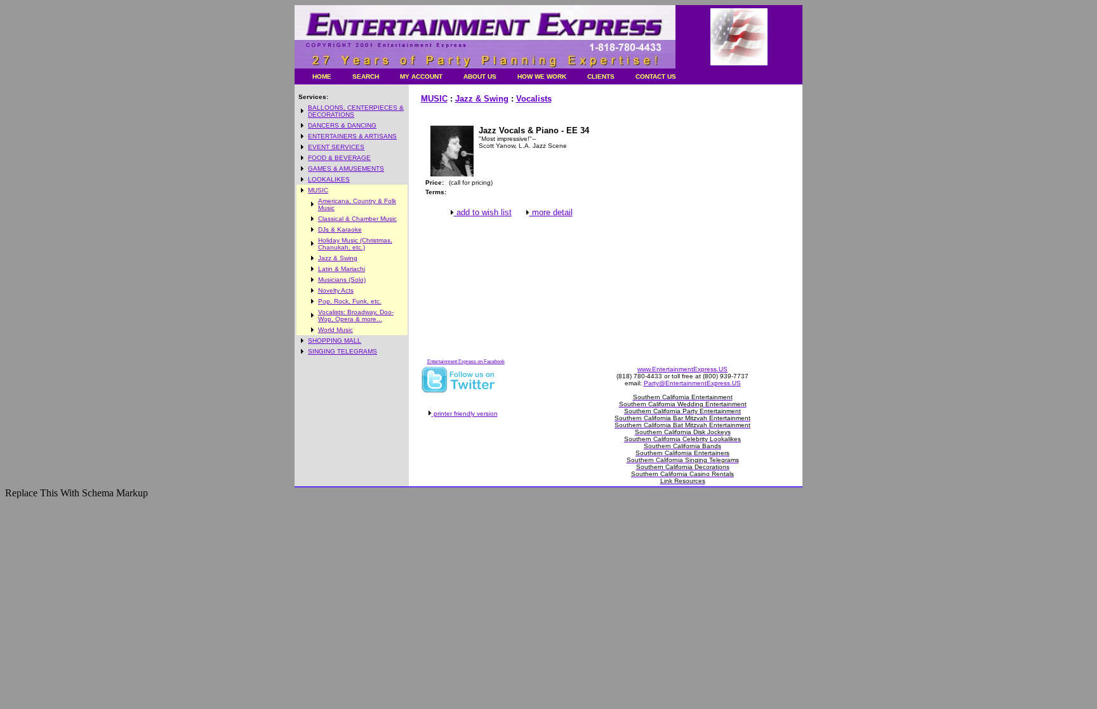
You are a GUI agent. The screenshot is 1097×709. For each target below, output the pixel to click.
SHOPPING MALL (334, 340)
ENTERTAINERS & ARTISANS (352, 136)
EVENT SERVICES (336, 146)
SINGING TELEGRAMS (342, 351)
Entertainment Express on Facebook (466, 361)
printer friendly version (465, 413)
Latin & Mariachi (341, 268)
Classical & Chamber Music (357, 218)
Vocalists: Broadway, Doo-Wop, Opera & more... (356, 315)
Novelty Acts (336, 290)
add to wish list (483, 212)
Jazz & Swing (337, 258)
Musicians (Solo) (342, 279)
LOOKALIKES (329, 179)
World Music (335, 329)
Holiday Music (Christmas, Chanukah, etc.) (355, 244)
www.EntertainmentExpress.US (682, 369)
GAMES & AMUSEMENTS (346, 168)
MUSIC (318, 190)
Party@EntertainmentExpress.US (692, 383)
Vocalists (534, 98)
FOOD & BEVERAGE (339, 157)
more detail (551, 212)
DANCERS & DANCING (342, 125)
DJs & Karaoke (340, 229)
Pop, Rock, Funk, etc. (350, 301)
